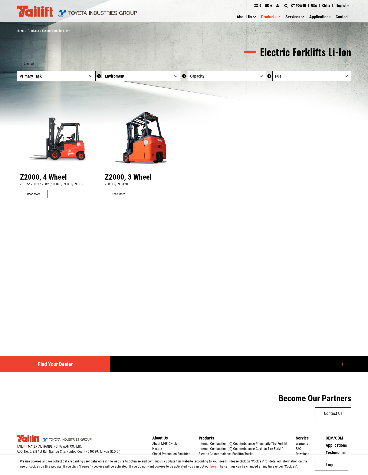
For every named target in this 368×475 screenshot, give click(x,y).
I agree (331, 464)
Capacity (197, 76)
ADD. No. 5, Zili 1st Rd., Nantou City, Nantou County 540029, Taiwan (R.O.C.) (68, 451)
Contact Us (333, 413)
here (213, 466)
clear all (29, 64)
